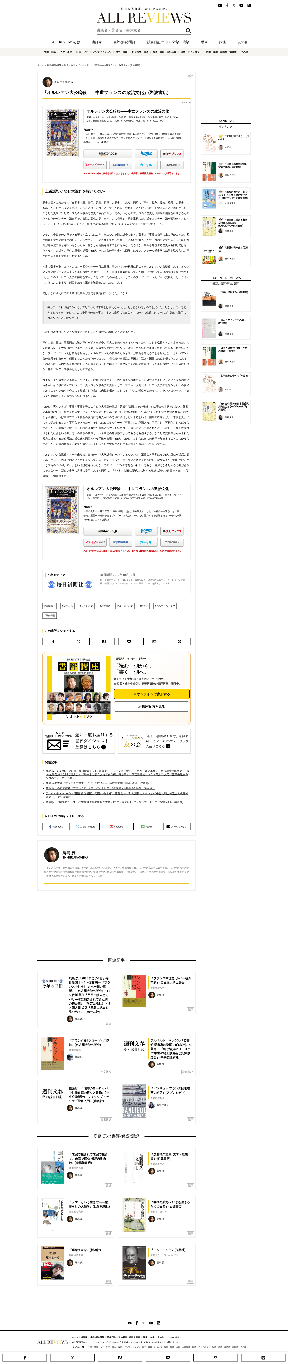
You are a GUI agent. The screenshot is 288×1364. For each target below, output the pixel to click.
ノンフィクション (102, 52)
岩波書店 (105, 605)
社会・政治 (82, 52)
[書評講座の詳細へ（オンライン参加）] (78, 688)
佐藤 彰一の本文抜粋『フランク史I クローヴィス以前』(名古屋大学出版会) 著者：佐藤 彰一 (100, 788)
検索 (188, 31)
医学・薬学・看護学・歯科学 (221, 52)
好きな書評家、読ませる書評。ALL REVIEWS (144, 15)
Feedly (149, 826)
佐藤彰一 (50, 605)
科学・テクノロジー (191, 52)
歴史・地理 (122, 52)
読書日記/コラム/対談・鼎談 (168, 42)
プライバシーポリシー (153, 1342)
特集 (152, 1337)
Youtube (118, 826)
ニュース (96, 1342)
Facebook (57, 826)
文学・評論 (50, 52)
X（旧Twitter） (88, 826)
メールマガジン (179, 826)
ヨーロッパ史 (126, 605)
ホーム (40, 65)
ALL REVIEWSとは (66, 42)
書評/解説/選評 (125, 42)
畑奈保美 (50, 615)
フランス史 (87, 605)
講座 (222, 42)
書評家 (97, 42)
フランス (68, 605)
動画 (204, 42)
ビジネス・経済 (140, 52)
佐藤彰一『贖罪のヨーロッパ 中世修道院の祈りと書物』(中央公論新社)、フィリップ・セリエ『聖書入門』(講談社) (114, 802)
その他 (244, 52)
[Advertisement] (84, 924)
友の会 (243, 42)
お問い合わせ (172, 1342)
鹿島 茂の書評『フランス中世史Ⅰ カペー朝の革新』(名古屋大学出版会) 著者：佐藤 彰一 (99, 783)
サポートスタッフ (132, 1342)
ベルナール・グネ (165, 605)
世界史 (144, 605)
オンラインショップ (112, 1342)
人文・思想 (66, 52)
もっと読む (103, 142)
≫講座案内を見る (151, 706)
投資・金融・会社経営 (164, 52)
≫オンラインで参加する (152, 694)
